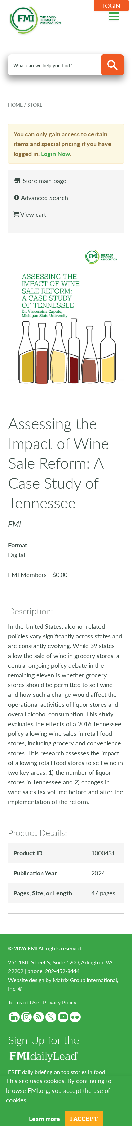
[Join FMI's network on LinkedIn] (14, 1017)
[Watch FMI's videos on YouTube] (63, 1017)
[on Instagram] (26, 1017)
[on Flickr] (75, 1017)
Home (16, 104)
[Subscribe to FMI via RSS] (38, 1017)
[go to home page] (35, 19)
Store (34, 104)
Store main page (43, 180)
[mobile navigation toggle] (114, 15)
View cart (32, 214)
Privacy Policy (59, 1002)
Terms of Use (23, 1002)
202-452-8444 (62, 971)
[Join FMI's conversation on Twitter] (50, 1017)
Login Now (55, 153)
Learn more (44, 1118)
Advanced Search (44, 197)
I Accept (84, 1118)
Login (111, 5)
